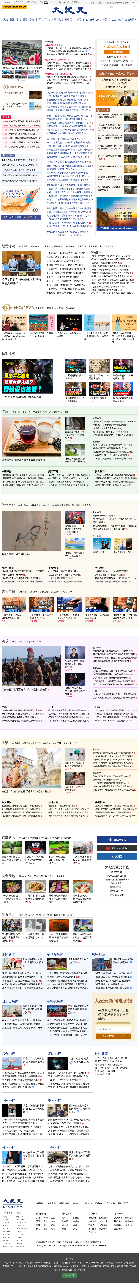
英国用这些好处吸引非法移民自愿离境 (65, 133)
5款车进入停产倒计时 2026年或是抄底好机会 (35, 860)
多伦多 (107, 1068)
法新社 (6, 1266)
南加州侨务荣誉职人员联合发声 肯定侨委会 (78, 1009)
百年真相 (22, 591)
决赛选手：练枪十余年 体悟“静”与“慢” (20, 973)
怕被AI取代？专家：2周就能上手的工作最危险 (115, 816)
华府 (117, 1058)
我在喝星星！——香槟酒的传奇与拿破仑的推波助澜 (75, 529)
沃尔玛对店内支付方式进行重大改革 (64, 219)
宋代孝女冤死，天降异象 (13, 575)
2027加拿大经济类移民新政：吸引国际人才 (68, 984)
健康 (120, 19)
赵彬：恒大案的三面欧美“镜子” (61, 261)
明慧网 (98, 1266)
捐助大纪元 (123, 1203)
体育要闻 (8, 914)
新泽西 (98, 1061)
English (19, 1216)
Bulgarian (7, 1246)
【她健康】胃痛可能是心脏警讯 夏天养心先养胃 (23, 475)
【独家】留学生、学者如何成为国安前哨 (112, 981)
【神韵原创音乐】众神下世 (14, 93)
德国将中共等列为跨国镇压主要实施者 (65, 51)
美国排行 (54, 1100)
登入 (134, 2)
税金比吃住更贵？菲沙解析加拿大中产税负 (68, 988)
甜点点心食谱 (25, 876)
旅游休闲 (47, 743)
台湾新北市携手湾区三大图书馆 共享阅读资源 (33, 1009)
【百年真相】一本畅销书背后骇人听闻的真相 (125, 616)
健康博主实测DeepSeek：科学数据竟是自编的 (69, 83)
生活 (114, 19)
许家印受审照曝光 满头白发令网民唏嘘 (21, 1076)
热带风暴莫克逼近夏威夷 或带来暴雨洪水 (66, 180)
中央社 (19, 1266)
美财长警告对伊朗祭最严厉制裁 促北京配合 (68, 65)
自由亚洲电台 (77, 1262)
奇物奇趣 (34, 837)
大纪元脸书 (120, 839)
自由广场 (82, 246)
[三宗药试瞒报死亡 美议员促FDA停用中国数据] (22, 52)
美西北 (105, 1061)
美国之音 (48, 1262)
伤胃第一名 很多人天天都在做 (106, 428)
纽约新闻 (10, 155)
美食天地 (8, 875)
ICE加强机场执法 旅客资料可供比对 (18, 160)
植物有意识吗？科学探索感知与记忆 (109, 448)
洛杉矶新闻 (55, 1001)
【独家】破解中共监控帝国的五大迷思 (110, 988)
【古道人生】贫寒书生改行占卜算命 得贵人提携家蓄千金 (110, 128)
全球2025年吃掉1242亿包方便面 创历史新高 (67, 212)
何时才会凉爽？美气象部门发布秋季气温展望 (68, 192)
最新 (49, 308)
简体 (46, 2)
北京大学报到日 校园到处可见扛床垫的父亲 (34, 1108)
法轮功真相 (126, 65)
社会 (46, 1228)
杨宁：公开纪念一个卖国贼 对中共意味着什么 (112, 280)
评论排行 (96, 252)
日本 (107, 1071)
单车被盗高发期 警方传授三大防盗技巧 (21, 981)
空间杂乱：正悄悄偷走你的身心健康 (109, 425)
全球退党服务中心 (32, 1266)
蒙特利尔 (124, 1068)
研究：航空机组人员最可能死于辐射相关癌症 (115, 809)
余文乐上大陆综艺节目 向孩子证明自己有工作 (113, 671)
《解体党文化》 (117, 883)
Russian (6, 1234)
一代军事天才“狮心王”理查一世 (62, 571)
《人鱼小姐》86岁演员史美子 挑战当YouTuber (115, 710)
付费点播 (58, 308)
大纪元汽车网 (122, 1266)
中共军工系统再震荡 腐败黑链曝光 (23, 397)
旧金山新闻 (10, 1001)
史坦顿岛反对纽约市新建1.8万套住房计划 (21, 170)
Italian (5, 1228)
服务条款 (76, 1203)
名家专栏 (93, 246)
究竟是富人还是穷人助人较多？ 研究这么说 (21, 806)
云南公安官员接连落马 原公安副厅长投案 (66, 231)
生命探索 (103, 1217)
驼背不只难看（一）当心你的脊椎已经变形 (112, 445)
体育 (38, 1228)
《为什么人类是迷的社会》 (117, 79)
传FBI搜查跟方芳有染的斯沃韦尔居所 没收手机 (79, 1108)
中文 (5, 1216)
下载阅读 (77, 235)
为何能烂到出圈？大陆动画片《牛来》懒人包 (22, 714)
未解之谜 (44, 591)
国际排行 (8, 1147)
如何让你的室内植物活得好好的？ (108, 779)
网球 (21, 914)
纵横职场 (36, 743)
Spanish (6, 1219)
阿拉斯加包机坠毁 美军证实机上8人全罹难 (22, 1177)
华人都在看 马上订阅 (113, 1036)
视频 (60, 19)
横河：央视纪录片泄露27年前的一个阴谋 (109, 256)
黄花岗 (75, 1266)
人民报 (83, 1266)
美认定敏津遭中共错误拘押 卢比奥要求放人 (23, 1170)
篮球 (49, 914)
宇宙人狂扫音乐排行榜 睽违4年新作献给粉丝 (68, 717)
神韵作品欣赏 (98, 552)
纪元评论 (8, 245)
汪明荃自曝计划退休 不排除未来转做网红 (111, 661)
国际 (25, 19)
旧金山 (103, 1058)
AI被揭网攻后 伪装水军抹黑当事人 (64, 1123)
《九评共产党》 (105, 61)
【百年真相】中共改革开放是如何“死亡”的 (14, 616)
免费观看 (70, 308)
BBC (12, 1266)
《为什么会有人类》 (117, 86)
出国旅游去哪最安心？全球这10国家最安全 (112, 759)
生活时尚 (16, 743)
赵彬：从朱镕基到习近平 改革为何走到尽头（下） (114, 283)
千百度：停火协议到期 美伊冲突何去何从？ (68, 68)
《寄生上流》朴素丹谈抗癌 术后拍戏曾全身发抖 (116, 717)
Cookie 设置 (69, 1275)
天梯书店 (109, 1262)
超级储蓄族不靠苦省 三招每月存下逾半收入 (112, 766)
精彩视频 (8, 353)
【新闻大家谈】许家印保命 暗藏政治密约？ (67, 222)
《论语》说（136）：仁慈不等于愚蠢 (111, 571)
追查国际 (57, 1266)
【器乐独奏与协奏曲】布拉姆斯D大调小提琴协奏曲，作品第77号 (14, 336)
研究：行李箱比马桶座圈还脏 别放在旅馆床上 (69, 812)
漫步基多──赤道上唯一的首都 (62, 806)
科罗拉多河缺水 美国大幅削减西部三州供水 (67, 126)
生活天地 (119, 1213)
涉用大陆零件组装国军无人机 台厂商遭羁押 (79, 1155)
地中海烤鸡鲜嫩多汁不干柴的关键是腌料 (58, 898)
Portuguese (21, 1228)
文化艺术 (93, 1213)
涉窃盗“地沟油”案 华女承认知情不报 (18, 181)
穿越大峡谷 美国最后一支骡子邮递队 (109, 529)
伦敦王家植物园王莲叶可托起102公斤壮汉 (59, 860)
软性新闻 (8, 837)
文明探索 (34, 505)
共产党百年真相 (106, 246)
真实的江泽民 (66, 74)
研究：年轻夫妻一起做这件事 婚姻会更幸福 (112, 763)
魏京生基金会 (80, 1269)
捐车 (92, 2)
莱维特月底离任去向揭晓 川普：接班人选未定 (69, 149)
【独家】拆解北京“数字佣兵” (106, 984)
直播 (66, 412)
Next (39, 53)
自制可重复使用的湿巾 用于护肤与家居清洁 (21, 812)
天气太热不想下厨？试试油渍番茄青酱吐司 (82, 898)
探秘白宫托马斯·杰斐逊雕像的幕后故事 (66, 581)
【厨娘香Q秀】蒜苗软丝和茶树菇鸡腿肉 (35, 898)
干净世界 (39, 1262)
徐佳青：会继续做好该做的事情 (62, 977)
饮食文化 (49, 876)
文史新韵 (55, 591)
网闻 (53, 1228)
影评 (39, 641)
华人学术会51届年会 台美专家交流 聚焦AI (22, 988)
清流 (113, 1266)
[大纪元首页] (13, 1207)
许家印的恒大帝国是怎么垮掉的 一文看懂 (22, 1072)
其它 (75, 1228)
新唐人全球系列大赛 (122, 552)
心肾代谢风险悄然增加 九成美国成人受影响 (112, 435)
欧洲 (97, 1074)
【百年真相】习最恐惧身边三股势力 (97, 616)
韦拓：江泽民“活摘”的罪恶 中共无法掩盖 (66, 285)
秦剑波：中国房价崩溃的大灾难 (105, 263)
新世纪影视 (46, 1266)
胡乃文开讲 (67, 591)
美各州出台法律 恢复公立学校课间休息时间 (67, 107)
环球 (26, 641)
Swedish (6, 1231)
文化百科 (66, 505)
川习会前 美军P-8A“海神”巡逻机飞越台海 (66, 146)
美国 (12, 19)
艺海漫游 (87, 505)
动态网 (57, 1269)
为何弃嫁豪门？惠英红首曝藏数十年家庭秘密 (75, 664)
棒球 (56, 914)
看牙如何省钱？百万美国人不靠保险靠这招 (112, 452)
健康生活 (58, 412)
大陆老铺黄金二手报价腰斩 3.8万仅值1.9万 (67, 215)
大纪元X (119, 856)
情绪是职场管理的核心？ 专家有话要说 (112, 812)
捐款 (100, 2)
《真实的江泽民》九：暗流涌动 (17, 1130)
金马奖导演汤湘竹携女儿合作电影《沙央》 (112, 674)
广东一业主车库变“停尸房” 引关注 (18, 1123)
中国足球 (40, 914)
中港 (14, 641)
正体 (42, 2)
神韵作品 (19, 1262)
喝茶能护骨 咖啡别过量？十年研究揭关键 (23, 460)
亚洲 (107, 1074)
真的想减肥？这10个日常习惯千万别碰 (112, 485)
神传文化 (92, 1217)
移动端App (32, 2)
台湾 (31, 19)
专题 (54, 19)
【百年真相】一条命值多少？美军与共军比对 (69, 616)
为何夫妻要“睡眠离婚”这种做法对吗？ (110, 783)
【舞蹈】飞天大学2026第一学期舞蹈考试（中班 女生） (96, 336)
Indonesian (21, 1222)
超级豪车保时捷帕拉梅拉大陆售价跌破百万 (23, 1127)
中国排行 (8, 1100)
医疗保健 (118, 1221)
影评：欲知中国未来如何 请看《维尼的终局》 (112, 259)
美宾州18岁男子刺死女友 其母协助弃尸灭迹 (67, 173)
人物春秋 (55, 505)
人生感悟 (92, 1221)
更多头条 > (22, 80)
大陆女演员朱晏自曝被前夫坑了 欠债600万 (111, 651)
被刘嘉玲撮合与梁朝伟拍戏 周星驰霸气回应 (21, 721)
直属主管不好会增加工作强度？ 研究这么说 (114, 806)
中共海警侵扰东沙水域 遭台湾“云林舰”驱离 (69, 1181)
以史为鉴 (46, 246)
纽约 (97, 1058)
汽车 (76, 743)
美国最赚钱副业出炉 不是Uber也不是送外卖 (69, 1119)
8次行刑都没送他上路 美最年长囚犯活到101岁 (69, 92)
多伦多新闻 (55, 954)
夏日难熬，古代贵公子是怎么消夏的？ (112, 581)
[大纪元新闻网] (69, 10)
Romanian (7, 1237)
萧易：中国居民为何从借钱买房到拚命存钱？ (68, 116)
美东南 (118, 1061)
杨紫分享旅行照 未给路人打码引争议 (18, 717)
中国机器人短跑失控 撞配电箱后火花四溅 (66, 99)
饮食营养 (26, 412)
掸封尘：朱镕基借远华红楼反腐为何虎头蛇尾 (111, 273)
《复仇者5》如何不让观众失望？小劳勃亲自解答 (114, 694)
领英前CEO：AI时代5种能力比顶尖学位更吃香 (69, 130)
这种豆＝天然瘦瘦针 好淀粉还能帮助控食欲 (114, 475)
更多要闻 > (62, 235)
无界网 (133, 1266)
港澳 (53, 1221)
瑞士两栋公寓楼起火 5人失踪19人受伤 (65, 139)
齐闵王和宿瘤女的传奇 (103, 515)
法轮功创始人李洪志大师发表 (117, 73)
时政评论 (35, 246)
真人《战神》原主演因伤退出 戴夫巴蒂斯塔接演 (114, 698)
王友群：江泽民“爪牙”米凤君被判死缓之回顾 (111, 293)
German (20, 1225)
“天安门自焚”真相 (110, 65)
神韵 (104, 19)
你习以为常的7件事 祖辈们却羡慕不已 (109, 432)
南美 (102, 1074)
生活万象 (26, 743)
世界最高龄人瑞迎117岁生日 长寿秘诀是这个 (68, 153)
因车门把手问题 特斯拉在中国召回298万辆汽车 (69, 208)
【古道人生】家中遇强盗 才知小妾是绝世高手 (22, 578)
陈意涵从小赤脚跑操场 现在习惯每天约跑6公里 (69, 714)
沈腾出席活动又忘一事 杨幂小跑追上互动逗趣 (75, 691)
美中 (97, 1065)
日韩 (33, 641)
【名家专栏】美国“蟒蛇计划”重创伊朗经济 (68, 1083)
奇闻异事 (23, 837)
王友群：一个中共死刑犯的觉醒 (61, 277)
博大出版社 (67, 1269)
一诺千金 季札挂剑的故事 (60, 578)
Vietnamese (21, 1246)
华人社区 (67, 1213)
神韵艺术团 (9, 1262)
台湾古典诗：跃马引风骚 (15, 554)
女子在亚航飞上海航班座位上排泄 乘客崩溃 (23, 1119)
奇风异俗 (56, 837)
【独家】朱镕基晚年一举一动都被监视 (110, 973)
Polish (19, 1240)
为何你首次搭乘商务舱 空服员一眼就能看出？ (113, 753)
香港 (18, 19)
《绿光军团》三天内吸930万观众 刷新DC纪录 (113, 681)
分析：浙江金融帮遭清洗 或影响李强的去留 (68, 80)
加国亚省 (99, 1068)
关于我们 (19, 2)
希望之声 (29, 1262)
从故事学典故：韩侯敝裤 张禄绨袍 (64, 575)
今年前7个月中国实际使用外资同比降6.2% (67, 203)
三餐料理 (38, 876)
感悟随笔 (58, 246)
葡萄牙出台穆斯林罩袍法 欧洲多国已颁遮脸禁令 (70, 199)
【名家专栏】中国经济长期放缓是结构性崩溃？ (69, 196)
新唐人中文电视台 (62, 1262)
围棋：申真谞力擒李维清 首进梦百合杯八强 (82, 937)
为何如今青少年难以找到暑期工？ (106, 287)
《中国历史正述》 (117, 890)
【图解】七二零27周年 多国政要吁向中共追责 (69, 48)
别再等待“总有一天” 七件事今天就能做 (110, 455)
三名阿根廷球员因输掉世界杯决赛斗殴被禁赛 (11, 937)
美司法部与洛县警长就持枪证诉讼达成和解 (68, 1020)
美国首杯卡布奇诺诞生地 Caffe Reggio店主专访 (113, 790)
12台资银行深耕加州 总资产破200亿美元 (66, 1031)
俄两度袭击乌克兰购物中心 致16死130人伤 (67, 156)
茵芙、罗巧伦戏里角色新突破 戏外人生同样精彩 (114, 684)
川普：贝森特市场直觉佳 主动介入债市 (65, 96)
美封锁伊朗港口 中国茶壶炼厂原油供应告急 (68, 62)
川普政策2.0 (63, 60)
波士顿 (124, 1058)
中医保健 (37, 412)
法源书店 (118, 1262)
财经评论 (70, 246)
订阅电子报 (117, 2)
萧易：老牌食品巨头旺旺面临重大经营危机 (110, 276)
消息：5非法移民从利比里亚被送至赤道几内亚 (69, 165)
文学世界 (103, 1221)
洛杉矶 (111, 1058)
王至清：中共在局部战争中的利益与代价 (66, 281)
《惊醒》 (123, 83)
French (6, 1225)
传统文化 (105, 110)
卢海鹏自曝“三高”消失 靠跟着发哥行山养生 (21, 710)
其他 (69, 914)
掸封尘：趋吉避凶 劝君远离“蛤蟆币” (63, 257)
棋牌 (63, 914)
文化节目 (8, 591)
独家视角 (98, 954)
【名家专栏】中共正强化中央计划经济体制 (67, 189)
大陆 (5, 19)
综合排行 (8, 1053)
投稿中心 (99, 1203)
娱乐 (91, 19)
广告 (107, 2)
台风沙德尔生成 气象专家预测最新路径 (67, 1174)
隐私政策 (88, 1203)
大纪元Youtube (119, 848)
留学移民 (67, 743)
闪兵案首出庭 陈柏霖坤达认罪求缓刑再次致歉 (69, 721)
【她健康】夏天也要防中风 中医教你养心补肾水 (23, 478)
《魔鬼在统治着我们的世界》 (117, 879)
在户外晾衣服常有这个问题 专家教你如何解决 (22, 816)
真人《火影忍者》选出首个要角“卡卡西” (111, 678)
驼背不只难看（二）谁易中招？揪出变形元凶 (68, 475)
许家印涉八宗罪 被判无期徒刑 (16, 1087)
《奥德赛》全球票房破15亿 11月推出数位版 (24, 689)
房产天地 (57, 743)
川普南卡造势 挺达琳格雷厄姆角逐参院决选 (67, 162)
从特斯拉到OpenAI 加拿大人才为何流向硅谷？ (69, 123)
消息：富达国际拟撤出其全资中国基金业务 (23, 1174)
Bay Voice (66, 1266)
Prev (5, 53)
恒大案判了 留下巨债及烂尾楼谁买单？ (21, 1080)
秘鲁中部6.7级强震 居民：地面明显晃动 (21, 1166)
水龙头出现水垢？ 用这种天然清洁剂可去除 (112, 756)
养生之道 (60, 876)
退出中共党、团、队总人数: (116, 42)
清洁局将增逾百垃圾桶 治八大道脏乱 (18, 165)
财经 (78, 19)
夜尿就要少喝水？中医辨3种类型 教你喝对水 (75, 435)
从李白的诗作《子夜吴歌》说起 (109, 575)
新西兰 (119, 1071)
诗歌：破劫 (98, 522)
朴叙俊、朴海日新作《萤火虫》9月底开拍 (113, 714)
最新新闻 (41, 1213)
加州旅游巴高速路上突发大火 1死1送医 (65, 169)
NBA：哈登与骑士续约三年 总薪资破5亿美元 (68, 142)
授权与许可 (64, 1203)
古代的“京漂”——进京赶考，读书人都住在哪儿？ (114, 519)
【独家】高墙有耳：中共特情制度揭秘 (110, 977)
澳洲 (113, 1071)
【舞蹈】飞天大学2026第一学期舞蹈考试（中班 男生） (14, 106)
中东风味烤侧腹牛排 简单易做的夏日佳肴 (11, 898)
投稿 (127, 2)
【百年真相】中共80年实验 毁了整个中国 (41, 616)
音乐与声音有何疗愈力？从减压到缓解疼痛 (112, 458)
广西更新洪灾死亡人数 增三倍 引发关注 (66, 119)
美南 (112, 1061)
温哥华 (115, 1068)
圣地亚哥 (117, 1065)
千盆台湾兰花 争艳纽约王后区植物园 (18, 175)
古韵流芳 (33, 591)
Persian (19, 1243)
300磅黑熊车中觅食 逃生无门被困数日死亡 (67, 176)
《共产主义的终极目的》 (124, 61)
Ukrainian (20, 1234)
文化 (98, 19)
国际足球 (29, 914)
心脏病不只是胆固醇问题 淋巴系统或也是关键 (69, 478)
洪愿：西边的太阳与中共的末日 (105, 290)
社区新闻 (101, 1053)
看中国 (91, 1266)
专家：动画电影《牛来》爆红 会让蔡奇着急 (23, 1083)
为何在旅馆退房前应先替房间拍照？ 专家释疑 (69, 816)
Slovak (6, 1240)
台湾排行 (54, 1147)
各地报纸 (40, 1203)
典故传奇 (103, 1228)
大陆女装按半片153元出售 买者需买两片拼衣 (68, 226)
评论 (47, 19)
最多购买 (39, 308)
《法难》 (110, 83)
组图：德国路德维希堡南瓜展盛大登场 (65, 103)
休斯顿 (108, 1065)
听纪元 (68, 19)
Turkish (6, 1243)
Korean (6, 1222)
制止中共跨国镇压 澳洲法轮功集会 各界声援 (68, 54)
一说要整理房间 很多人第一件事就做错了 (82, 860)
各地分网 (129, 19)
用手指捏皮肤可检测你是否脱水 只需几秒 (20, 809)
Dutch (19, 1231)
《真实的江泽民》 (117, 887)
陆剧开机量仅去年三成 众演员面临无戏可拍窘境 (114, 654)
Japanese (20, 1219)
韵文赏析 (76, 505)
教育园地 (92, 1228)
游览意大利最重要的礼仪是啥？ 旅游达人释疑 (26, 791)
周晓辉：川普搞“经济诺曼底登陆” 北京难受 (67, 110)
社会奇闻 (67, 837)
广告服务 (111, 1203)
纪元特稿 (23, 246)
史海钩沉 (45, 505)
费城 (102, 1065)
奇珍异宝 (45, 837)
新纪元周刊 (129, 1262)
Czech (18, 1237)
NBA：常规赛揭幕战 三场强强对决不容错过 (58, 937)
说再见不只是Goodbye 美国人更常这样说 (111, 776)
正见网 (106, 1266)
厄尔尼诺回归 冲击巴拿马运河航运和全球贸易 (69, 185)
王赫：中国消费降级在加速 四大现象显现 (110, 270)
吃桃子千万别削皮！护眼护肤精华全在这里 (114, 482)
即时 (41, 19)
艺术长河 (92, 1232)
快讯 (7, 117)
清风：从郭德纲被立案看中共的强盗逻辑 (109, 266)
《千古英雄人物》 (117, 894)
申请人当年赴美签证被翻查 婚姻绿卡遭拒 (22, 984)
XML (70, 235)
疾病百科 (47, 412)
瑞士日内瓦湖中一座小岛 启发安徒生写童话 (68, 809)
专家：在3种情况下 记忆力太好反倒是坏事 (111, 786)
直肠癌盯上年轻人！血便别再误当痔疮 (65, 482)
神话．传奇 (23, 505)
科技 (85, 19)
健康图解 (16, 412)
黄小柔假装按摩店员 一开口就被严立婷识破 (68, 710)
